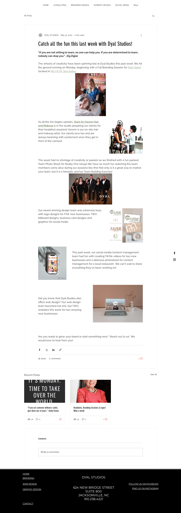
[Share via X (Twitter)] (46, 349)
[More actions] (141, 35)
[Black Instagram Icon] (174, 259)
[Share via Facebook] (39, 349)
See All (153, 374)
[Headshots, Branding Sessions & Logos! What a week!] (90, 391)
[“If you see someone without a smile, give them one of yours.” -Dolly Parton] (44, 391)
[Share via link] (60, 349)
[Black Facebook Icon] (174, 253)
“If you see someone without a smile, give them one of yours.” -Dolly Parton (43, 409)
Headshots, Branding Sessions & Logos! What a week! (90, 409)
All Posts (28, 15)
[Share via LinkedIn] (53, 349)
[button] (153, 16)
